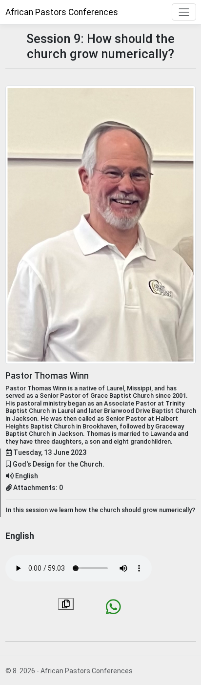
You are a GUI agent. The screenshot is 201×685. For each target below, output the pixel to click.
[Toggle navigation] (184, 12)
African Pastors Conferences (61, 12)
